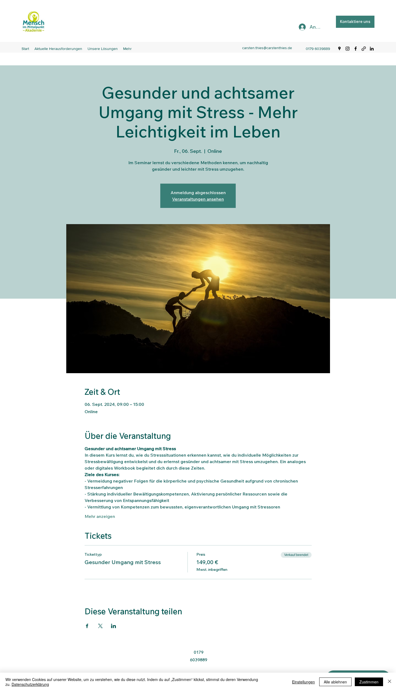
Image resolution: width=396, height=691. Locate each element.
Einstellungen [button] (303, 682)
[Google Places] (339, 48)
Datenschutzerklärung (30, 684)
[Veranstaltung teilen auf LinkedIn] (113, 626)
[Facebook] (355, 48)
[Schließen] (389, 682)
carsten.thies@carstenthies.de (267, 48)
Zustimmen (368, 682)
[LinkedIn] (371, 48)
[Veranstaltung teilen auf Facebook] (87, 626)
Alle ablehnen (335, 682)
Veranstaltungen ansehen (198, 199)
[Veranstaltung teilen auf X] (100, 626)
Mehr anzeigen (100, 516)
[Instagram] (347, 48)
